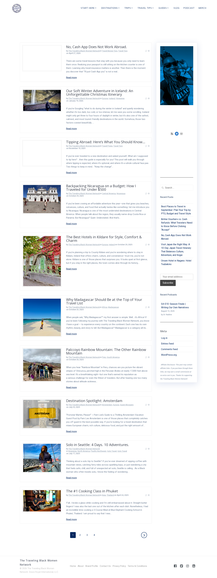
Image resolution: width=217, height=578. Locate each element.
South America (113, 357)
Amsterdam (107, 405)
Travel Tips (145, 8)
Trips (127, 8)
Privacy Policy (119, 566)
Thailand (110, 495)
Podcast (189, 8)
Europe (105, 98)
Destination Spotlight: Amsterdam (94, 400)
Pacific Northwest (98, 451)
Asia (104, 495)
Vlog (176, 8)
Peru (104, 357)
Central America (109, 193)
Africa (104, 307)
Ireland (112, 244)
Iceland (112, 98)
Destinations (109, 8)
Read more (71, 77)
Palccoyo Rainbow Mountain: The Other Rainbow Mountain (106, 351)
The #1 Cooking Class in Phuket (92, 491)
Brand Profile (91, 566)
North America (84, 451)
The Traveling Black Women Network (84, 51)
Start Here (88, 8)
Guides (163, 8)
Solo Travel (112, 451)
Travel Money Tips (109, 51)
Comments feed (169, 349)
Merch (202, 8)
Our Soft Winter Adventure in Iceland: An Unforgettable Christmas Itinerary (99, 92)
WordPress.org (169, 354)
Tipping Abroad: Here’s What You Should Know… (105, 141)
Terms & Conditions (137, 566)
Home (73, 566)
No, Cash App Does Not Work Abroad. (96, 46)
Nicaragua (121, 193)
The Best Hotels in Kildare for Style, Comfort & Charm (104, 238)
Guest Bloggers (126, 405)
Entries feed (167, 343)
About (81, 566)
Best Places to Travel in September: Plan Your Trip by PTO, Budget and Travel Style (176, 210)
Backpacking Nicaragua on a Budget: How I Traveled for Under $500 (101, 187)
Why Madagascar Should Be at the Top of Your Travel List (104, 301)
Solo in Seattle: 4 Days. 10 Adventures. (97, 444)
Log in (164, 338)
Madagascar (113, 307)
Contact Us (105, 566)
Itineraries (120, 98)
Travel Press (107, 146)
